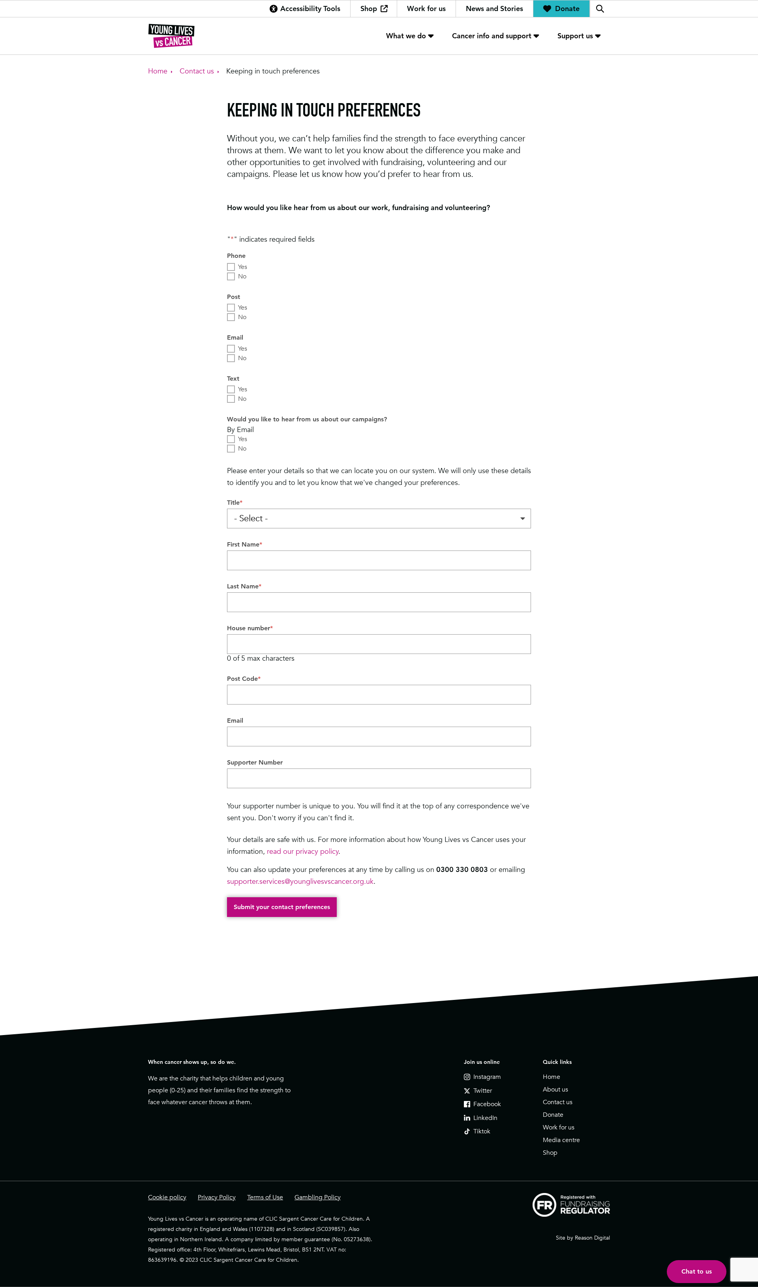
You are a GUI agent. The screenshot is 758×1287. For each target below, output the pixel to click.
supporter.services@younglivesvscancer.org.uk (300, 881)
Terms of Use (265, 1197)
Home (551, 1077)
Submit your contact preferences (282, 907)
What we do (406, 35)
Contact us (557, 1102)
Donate (567, 8)
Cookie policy (167, 1197)
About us (555, 1089)
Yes (242, 267)
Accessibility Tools (310, 8)
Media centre (561, 1140)
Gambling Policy (318, 1197)
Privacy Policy (217, 1197)
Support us (575, 35)
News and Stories (494, 8)
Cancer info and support (491, 35)
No (242, 276)
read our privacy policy (303, 851)
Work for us (426, 8)
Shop (368, 8)
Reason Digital (592, 1237)
